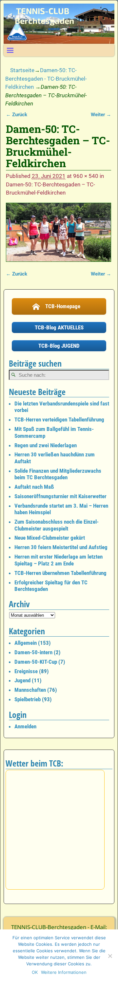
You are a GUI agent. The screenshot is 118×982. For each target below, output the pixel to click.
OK (35, 972)
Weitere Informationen (64, 972)
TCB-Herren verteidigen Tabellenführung (59, 419)
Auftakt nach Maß (34, 486)
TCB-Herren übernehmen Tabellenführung (60, 573)
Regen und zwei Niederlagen (45, 445)
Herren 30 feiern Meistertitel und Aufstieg (61, 547)
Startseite (22, 70)
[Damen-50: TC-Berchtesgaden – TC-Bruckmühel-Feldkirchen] (58, 232)
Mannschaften (30, 690)
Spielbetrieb (27, 699)
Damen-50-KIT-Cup (35, 661)
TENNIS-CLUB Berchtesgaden (44, 16)
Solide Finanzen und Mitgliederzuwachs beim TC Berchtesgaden (57, 474)
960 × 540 (85, 176)
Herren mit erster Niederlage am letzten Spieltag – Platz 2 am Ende (58, 559)
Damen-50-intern (33, 652)
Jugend (22, 680)
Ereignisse (26, 671)
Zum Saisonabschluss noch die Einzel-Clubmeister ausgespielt (56, 524)
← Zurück (16, 115)
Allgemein (25, 643)
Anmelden (25, 726)
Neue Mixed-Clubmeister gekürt (49, 537)
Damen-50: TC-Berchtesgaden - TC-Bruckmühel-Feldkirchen (46, 78)
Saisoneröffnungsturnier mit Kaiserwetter (60, 496)
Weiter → (101, 115)
